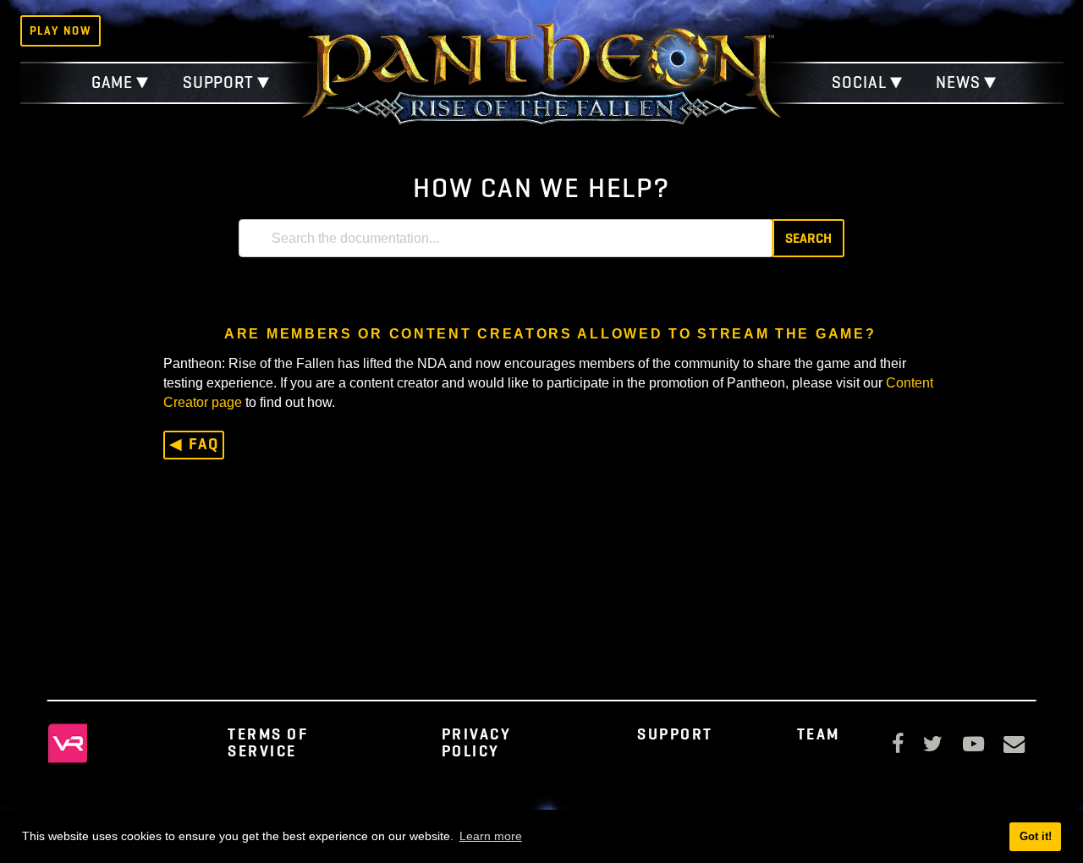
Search (808, 238)
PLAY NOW (60, 30)
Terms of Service (268, 742)
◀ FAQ (193, 443)
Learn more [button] (490, 836)
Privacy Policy (477, 742)
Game (112, 82)
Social (859, 82)
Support (218, 82)
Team (818, 734)
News (958, 82)
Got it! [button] (1036, 836)
